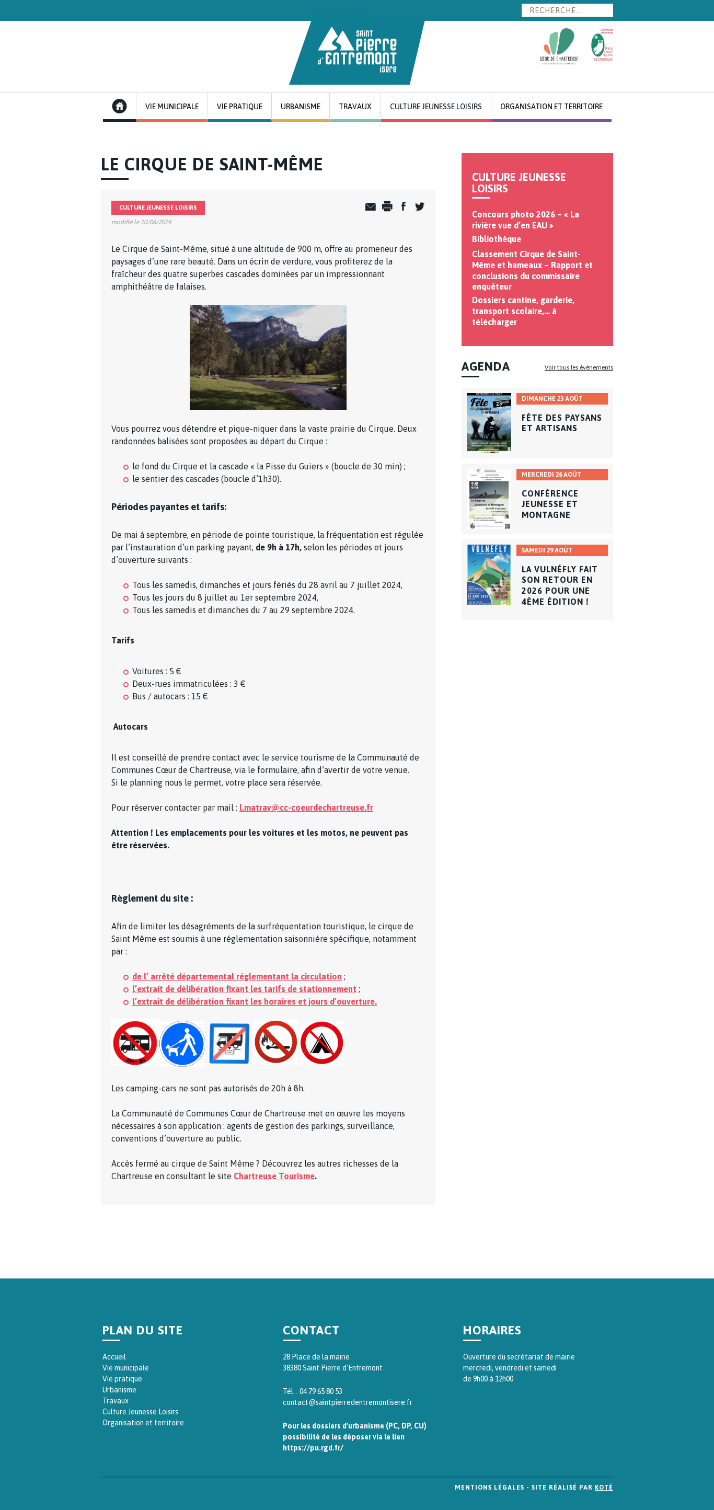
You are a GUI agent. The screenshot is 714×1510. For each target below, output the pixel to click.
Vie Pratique (239, 106)
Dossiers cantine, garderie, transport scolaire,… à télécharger (523, 311)
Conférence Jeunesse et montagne (550, 504)
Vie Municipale (172, 106)
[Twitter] (417, 207)
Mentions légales (489, 1487)
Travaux (355, 106)
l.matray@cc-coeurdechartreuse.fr (306, 807)
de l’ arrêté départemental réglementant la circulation (237, 976)
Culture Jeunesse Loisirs (436, 106)
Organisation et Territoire (551, 106)
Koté (604, 1487)
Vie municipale (125, 1368)
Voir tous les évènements (579, 367)
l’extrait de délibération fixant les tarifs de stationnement (244, 989)
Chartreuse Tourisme (274, 1176)
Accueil (114, 1357)
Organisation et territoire (143, 1423)
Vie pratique (122, 1379)
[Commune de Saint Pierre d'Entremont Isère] (357, 47)
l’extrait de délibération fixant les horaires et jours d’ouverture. (254, 1001)
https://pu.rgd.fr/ (313, 1448)
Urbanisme (300, 106)
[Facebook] (401, 207)
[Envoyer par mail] (368, 207)
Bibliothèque (496, 239)
